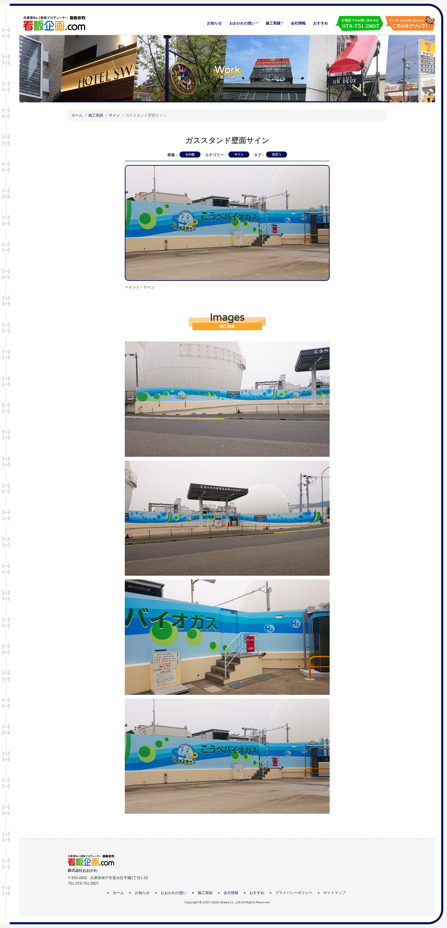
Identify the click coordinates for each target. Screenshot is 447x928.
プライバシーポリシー (293, 893)
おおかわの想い (242, 23)
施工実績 (273, 23)
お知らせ (214, 23)
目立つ (276, 154)
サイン (114, 115)
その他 (189, 154)
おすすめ (320, 23)
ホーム (77, 115)
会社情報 (298, 23)
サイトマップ (334, 893)
